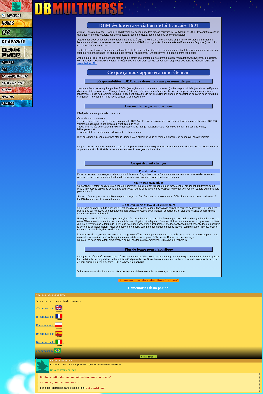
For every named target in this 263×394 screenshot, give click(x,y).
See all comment (148, 357)
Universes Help (13, 83)
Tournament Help (15, 76)
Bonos (7, 90)
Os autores (13, 41)
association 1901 (87, 63)
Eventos (8, 97)
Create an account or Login (63, 370)
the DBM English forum (94, 388)
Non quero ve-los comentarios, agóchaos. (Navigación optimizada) (148, 280)
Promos (8, 104)
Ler (6, 32)
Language (13, 16)
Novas (8, 23)
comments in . (49, 308)
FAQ (4, 69)
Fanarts (8, 63)
